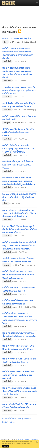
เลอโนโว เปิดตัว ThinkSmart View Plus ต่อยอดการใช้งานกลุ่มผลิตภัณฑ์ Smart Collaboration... (18, 274)
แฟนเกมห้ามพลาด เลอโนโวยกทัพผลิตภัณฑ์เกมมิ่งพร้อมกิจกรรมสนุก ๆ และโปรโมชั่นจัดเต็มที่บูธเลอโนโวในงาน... (19, 180)
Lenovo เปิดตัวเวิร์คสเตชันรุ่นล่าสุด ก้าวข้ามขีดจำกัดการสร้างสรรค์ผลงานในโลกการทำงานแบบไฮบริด (19, 229)
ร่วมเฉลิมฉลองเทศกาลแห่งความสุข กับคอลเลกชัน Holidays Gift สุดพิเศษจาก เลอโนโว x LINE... (19, 90)
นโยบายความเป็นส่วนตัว (8, 443)
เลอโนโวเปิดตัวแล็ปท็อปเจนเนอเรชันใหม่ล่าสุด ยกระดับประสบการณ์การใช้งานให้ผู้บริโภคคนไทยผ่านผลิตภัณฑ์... (19, 245)
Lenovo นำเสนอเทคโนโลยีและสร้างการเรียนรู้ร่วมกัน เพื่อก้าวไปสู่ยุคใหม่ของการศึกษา (19, 197)
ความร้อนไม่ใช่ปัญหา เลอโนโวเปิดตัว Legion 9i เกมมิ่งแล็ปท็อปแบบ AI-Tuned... (17, 164)
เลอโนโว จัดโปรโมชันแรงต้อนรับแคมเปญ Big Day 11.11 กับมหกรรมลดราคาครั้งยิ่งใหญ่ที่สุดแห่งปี (18, 148)
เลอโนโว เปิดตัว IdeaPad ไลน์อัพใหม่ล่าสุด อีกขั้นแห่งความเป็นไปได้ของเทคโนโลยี (18, 374)
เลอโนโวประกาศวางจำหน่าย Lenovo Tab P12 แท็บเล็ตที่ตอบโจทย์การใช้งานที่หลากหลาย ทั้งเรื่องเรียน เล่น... (19, 213)
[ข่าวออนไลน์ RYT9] (8, 3)
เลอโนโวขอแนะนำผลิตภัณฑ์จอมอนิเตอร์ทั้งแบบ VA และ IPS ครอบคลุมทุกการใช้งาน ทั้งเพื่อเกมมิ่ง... (19, 391)
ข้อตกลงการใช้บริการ (24, 443)
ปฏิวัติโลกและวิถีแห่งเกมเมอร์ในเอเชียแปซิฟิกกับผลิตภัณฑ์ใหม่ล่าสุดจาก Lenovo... (18, 132)
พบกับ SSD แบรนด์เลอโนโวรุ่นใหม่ (16, 38)
